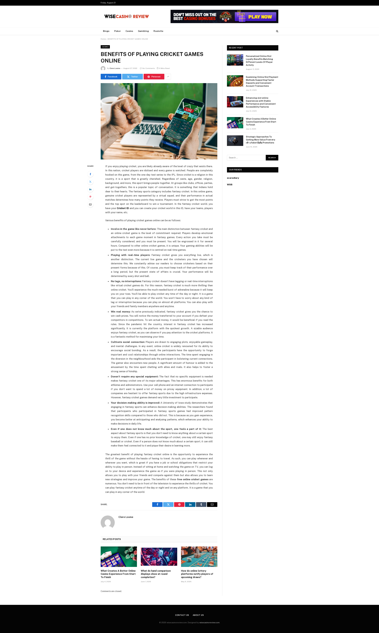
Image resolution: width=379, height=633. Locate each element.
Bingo (106, 31)
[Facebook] (90, 174)
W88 (229, 184)
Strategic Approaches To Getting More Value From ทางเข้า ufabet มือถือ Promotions (260, 140)
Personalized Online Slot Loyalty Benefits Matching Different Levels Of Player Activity (259, 60)
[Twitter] (90, 182)
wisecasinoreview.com (209, 622)
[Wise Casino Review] (126, 16)
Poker (117, 31)
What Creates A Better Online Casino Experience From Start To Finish (118, 574)
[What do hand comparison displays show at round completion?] (159, 556)
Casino (129, 31)
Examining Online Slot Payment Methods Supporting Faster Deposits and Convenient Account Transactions (262, 81)
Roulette (158, 31)
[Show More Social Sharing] (168, 76)
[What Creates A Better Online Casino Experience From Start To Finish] (119, 556)
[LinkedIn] (90, 189)
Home (103, 39)
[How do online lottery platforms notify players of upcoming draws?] (199, 556)
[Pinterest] (90, 197)
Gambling (143, 31)
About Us (198, 615)
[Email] (90, 204)
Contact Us (182, 615)
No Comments (148, 68)
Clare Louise (115, 68)
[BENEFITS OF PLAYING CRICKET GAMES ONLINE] (159, 121)
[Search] (277, 31)
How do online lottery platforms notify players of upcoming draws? (197, 574)
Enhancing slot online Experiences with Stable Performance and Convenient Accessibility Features (261, 102)
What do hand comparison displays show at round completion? (156, 574)
